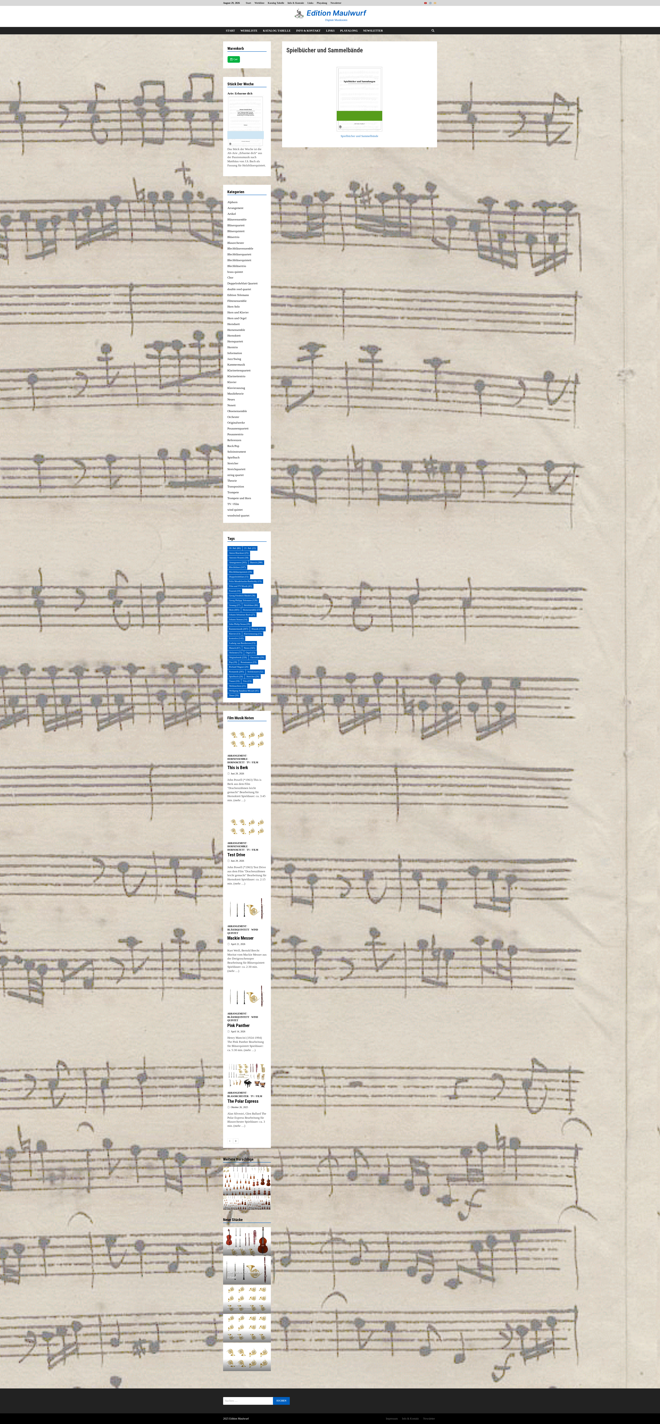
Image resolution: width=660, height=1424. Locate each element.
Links (310, 3)
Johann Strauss (238, 619)
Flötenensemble (237, 301)
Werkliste (259, 3)
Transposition (235, 486)
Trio (247, 681)
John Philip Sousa (239, 624)
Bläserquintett (236, 231)
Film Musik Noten (240, 718)
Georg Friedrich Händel (242, 595)
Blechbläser (237, 567)
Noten (249, 648)
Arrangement (235, 208)
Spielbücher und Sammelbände (359, 136)
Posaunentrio (235, 434)
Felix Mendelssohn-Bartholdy (245, 581)
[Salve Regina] (235, 1203)
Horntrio (232, 347)
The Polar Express (242, 1101)
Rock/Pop (233, 446)
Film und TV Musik (240, 586)
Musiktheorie (235, 393)
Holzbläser (251, 605)
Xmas (234, 695)
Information (234, 353)
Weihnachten (237, 686)
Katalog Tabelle (276, 3)
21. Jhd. (250, 548)
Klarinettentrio (236, 376)
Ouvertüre (257, 657)
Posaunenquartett (238, 428)
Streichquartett (236, 469)
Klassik (258, 629)
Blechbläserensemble (240, 248)
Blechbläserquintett (239, 260)
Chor (230, 277)
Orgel (250, 652)
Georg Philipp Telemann (243, 600)
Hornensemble (236, 330)
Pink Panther (238, 1025)
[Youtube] (425, 3)
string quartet (235, 475)
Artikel (231, 213)
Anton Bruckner (238, 553)
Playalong (322, 3)
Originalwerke (236, 422)
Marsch (234, 648)
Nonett (231, 405)
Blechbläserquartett (239, 254)
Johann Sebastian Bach (242, 614)
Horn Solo (233, 306)
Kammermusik (236, 364)
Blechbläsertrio (236, 266)
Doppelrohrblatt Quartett (242, 283)
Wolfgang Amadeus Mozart (244, 690)
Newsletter (336, 3)
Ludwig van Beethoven (242, 643)
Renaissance (248, 662)
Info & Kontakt (296, 3)
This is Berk (237, 767)
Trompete (233, 492)
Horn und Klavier (238, 312)
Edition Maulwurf (336, 13)
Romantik (236, 671)
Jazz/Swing (234, 359)
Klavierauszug (236, 388)
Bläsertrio (233, 237)
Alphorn (232, 202)
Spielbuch (233, 457)
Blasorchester (235, 243)
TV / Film (233, 504)
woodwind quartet (238, 515)
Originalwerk (238, 657)
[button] (226, 1181)
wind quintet (235, 509)
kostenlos (236, 638)
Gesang (234, 605)
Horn (234, 610)
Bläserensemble (237, 219)
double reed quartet (239, 289)
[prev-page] (230, 1141)
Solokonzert (255, 671)
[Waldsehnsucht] (247, 1181)
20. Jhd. (235, 548)
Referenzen (234, 440)
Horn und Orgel (236, 318)
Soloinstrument (236, 451)
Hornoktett (234, 335)
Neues (231, 399)
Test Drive (236, 854)
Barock (256, 562)
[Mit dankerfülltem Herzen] (259, 1203)
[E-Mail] (435, 3)
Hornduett (233, 324)
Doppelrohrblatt (238, 576)
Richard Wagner (238, 667)
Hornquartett (235, 341)
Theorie (232, 480)
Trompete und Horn (239, 498)
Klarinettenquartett (239, 370)
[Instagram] (430, 3)
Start (248, 3)
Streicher (232, 463)
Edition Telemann (238, 295)
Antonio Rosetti (238, 557)
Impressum (392, 1418)
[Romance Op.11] (247, 1248)
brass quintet (235, 272)
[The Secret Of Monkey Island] (247, 1275)
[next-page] (235, 1141)
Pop (233, 662)
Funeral (234, 591)
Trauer (234, 681)
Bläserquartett (236, 225)
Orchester (233, 417)
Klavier (231, 382)
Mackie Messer (240, 938)
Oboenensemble (237, 411)
